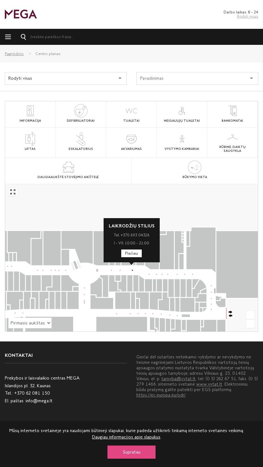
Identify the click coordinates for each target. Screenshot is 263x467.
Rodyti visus (247, 16)
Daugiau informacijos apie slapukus (126, 437)
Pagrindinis (14, 54)
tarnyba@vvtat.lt (178, 378)
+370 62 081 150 (32, 393)
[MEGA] (21, 14)
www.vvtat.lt (209, 384)
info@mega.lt (39, 401)
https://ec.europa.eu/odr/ (161, 395)
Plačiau (131, 253)
